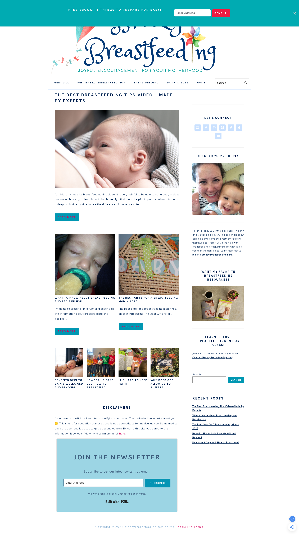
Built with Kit (117, 502)
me (194, 254)
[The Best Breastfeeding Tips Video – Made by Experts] (117, 149)
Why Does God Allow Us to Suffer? (162, 383)
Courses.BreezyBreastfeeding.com (212, 357)
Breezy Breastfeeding (214, 254)
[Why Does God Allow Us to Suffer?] (165, 376)
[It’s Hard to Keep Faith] (133, 376)
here (122, 433)
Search (196, 374)
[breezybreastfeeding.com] (149, 73)
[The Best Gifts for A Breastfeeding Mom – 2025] (149, 293)
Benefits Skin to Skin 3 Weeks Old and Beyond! (69, 383)
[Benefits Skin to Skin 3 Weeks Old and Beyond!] (69, 376)
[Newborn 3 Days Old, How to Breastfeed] (101, 376)
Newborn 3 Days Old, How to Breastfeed (100, 383)
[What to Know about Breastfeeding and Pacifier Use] (85, 293)
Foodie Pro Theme (190, 526)
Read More (67, 217)
